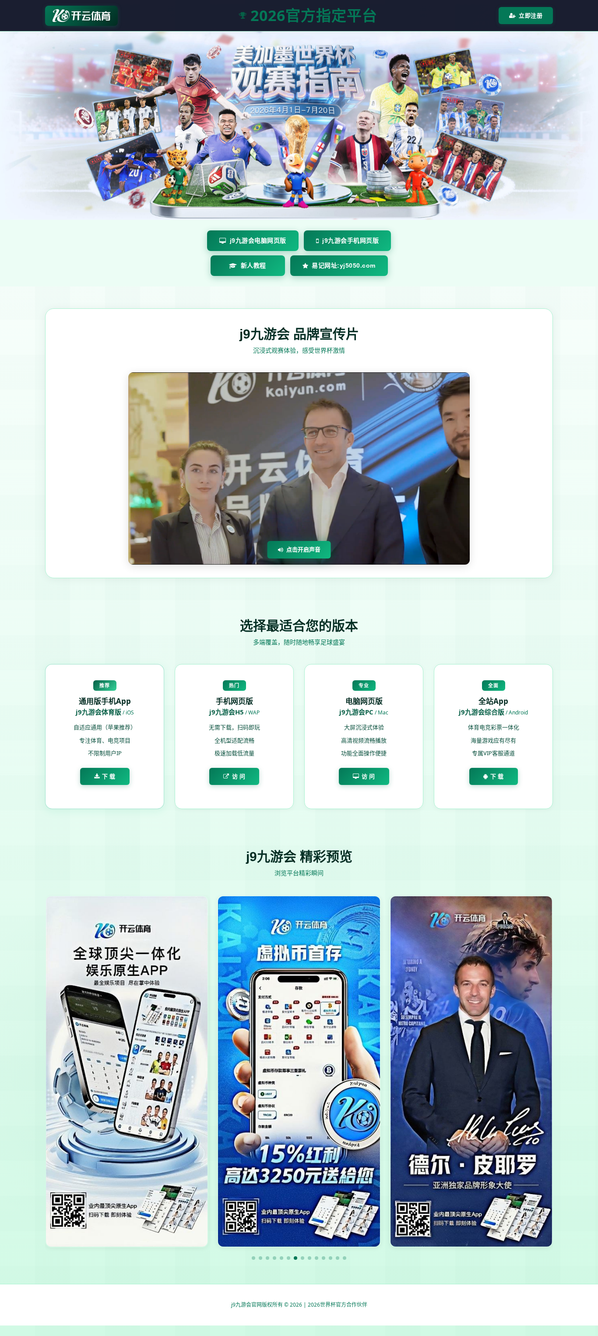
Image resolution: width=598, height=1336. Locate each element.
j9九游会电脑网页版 (258, 240)
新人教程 (253, 265)
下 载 (109, 776)
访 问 (239, 776)
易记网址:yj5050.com (344, 265)
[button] (253, 1258)
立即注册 (530, 15)
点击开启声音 (303, 549)
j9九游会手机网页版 (350, 240)
